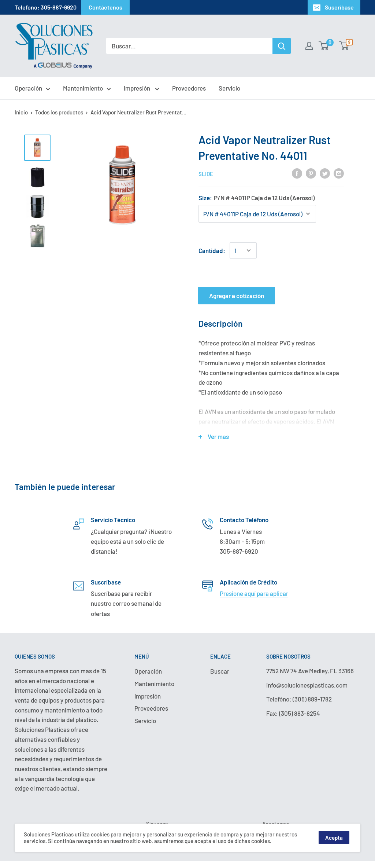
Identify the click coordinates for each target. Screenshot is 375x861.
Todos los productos (59, 112)
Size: (256, 197)
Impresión (137, 88)
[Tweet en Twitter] (325, 173)
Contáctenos (105, 7)
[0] (323, 45)
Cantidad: (211, 250)
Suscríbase (339, 7)
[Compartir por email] (339, 173)
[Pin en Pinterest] (311, 173)
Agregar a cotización (236, 295)
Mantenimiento (83, 88)
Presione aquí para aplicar (254, 593)
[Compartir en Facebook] (297, 173)
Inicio (21, 112)
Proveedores (189, 88)
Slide (205, 174)
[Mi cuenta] (309, 46)
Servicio (229, 88)
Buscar (219, 671)
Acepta (334, 837)
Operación (28, 88)
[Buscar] (281, 46)
